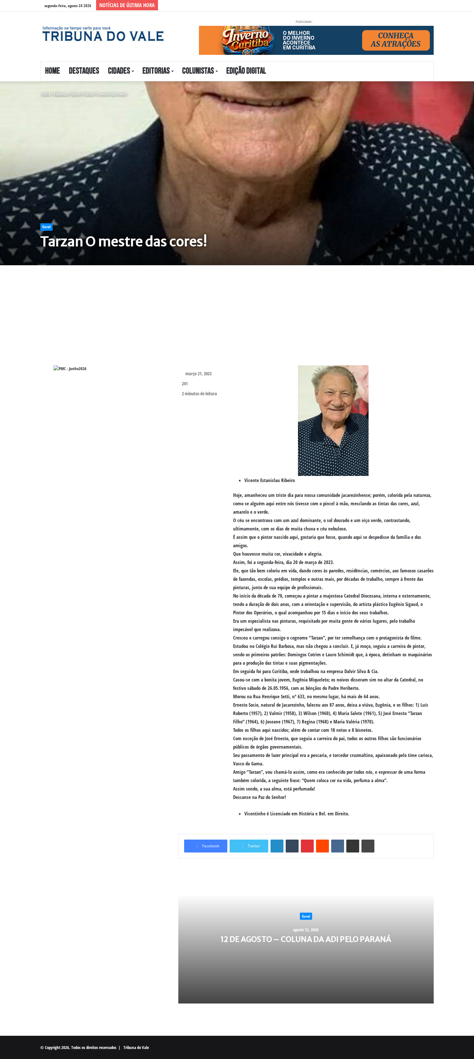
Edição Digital (246, 71)
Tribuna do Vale (136, 1047)
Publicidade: (304, 21)
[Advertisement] (228, 320)
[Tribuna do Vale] (102, 34)
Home (52, 71)
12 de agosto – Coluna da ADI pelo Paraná (306, 939)
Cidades (119, 71)
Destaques (84, 71)
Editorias (156, 71)
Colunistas (198, 71)
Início (45, 94)
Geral (75, 94)
